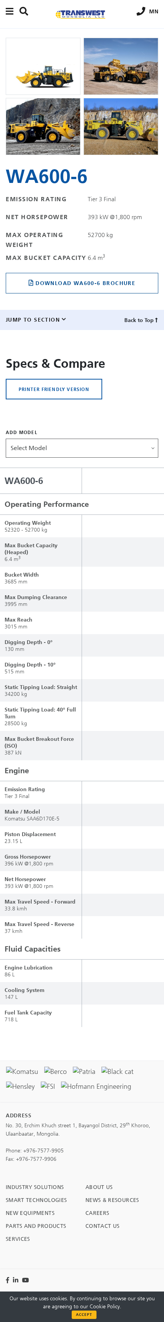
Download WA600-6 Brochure (85, 283)
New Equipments (30, 1213)
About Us (99, 1187)
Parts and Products (36, 1226)
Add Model (21, 432)
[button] (82, 448)
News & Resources (112, 1200)
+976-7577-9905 (43, 1150)
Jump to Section (33, 319)
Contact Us (102, 1226)
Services (18, 1239)
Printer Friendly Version (54, 389)
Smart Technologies (36, 1200)
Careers (97, 1213)
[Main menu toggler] (10, 11)
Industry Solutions (35, 1187)
